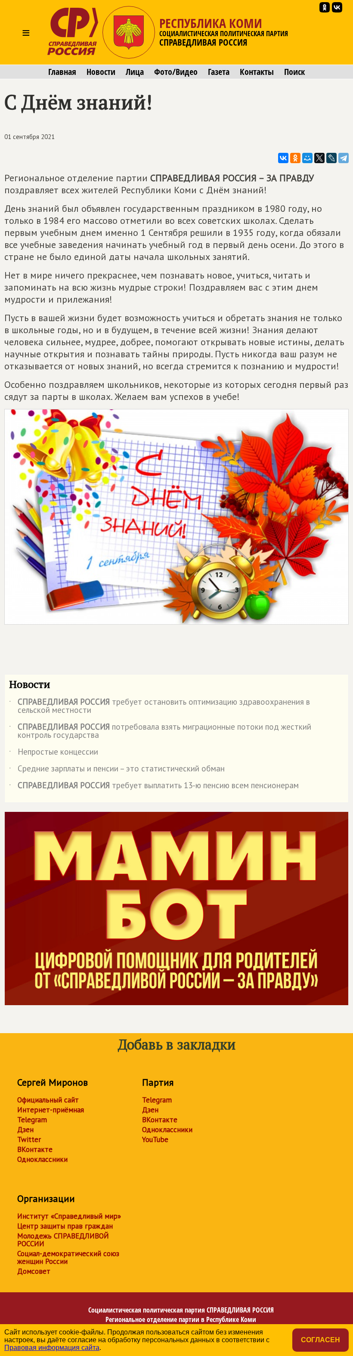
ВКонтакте (35, 1149)
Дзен (25, 1129)
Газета (218, 72)
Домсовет (33, 1271)
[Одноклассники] (295, 158)
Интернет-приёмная (50, 1110)
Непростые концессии (53, 753)
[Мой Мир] (307, 158)
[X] (319, 158)
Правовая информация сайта (51, 1347)
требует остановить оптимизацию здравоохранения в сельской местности (159, 706)
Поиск (294, 72)
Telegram (32, 1120)
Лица (135, 72)
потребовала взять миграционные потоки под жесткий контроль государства (160, 731)
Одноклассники (42, 1159)
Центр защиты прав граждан (65, 1226)
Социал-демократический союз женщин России (68, 1257)
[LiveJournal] (331, 158)
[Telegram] (343, 158)
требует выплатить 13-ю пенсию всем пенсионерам (154, 787)
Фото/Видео (176, 72)
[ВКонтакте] (283, 158)
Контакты (257, 72)
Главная (62, 72)
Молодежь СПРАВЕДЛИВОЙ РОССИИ (63, 1240)
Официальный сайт (48, 1100)
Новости (101, 72)
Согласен (320, 1340)
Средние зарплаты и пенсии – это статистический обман (117, 770)
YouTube (155, 1139)
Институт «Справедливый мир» (69, 1216)
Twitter (29, 1139)
